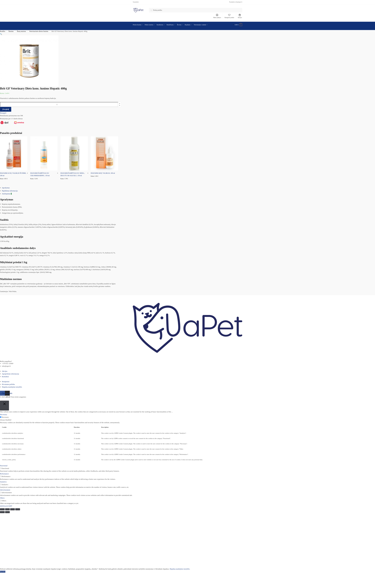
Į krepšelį (5, 109)
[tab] (188, 187)
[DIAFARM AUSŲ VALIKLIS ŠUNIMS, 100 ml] (13, 153)
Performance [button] (4, 474)
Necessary (5, 417)
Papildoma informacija (10, 191)
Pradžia (2, 31)
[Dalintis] (7, 509)
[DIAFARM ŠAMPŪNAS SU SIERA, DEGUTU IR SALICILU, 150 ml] (74, 153)
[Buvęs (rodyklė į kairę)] (2, 512)
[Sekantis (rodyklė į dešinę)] (7, 512)
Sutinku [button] (2, 572)
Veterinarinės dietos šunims (38, 31)
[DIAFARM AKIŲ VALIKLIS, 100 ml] (104, 153)
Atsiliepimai (7, 194)
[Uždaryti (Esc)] (2, 509)
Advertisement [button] (5, 490)
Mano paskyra (217, 17)
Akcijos (240, 17)
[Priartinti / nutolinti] (17, 509)
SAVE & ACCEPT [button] (6, 506)
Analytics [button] (3, 482)
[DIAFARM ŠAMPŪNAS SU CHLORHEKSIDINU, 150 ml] (44, 153)
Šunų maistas (21, 31)
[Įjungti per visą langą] (12, 509)
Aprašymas (6, 188)
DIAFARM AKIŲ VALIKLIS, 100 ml (103, 173)
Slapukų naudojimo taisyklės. (180, 569)
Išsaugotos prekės (229, 17)
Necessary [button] (3, 414)
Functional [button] (3, 466)
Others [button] (2, 498)
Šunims (11, 31)
